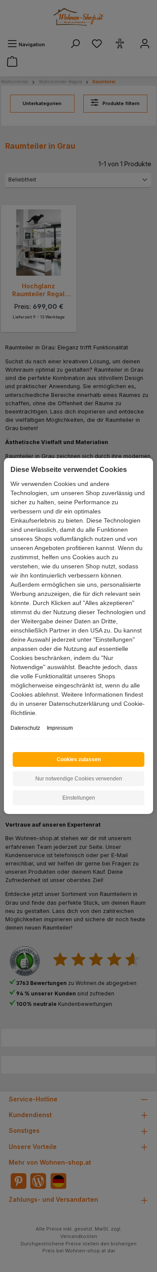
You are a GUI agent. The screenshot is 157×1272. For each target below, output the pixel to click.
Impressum (60, 728)
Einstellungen (78, 798)
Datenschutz (25, 728)
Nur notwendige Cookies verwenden (78, 779)
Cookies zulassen (79, 759)
